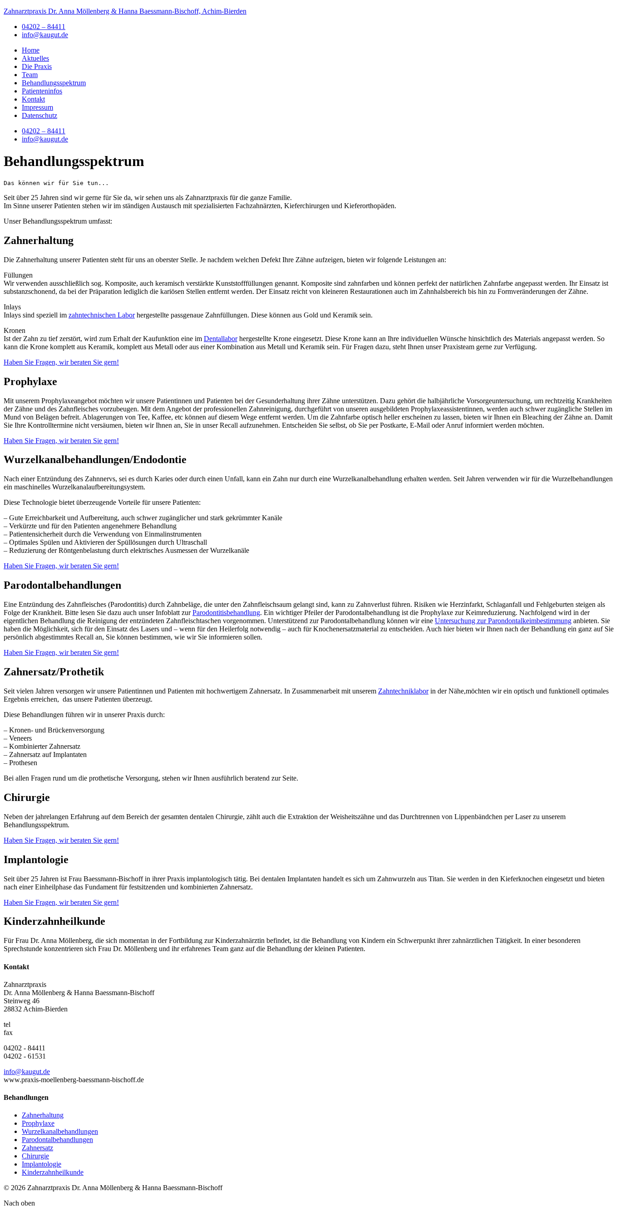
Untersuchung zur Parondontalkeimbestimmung (503, 621)
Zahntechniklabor (403, 691)
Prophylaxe (38, 1123)
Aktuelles (35, 58)
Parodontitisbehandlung (226, 612)
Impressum (37, 107)
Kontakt (33, 99)
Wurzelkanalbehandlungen (60, 1131)
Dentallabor (220, 338)
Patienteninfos (42, 91)
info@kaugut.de (45, 35)
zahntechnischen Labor (102, 315)
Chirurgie (35, 1156)
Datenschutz (39, 115)
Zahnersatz (37, 1148)
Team (30, 74)
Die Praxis (37, 66)
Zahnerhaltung (43, 1115)
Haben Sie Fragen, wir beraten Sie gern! (61, 362)
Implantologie (41, 1164)
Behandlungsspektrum (54, 83)
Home (30, 50)
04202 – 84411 (43, 26)
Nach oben (19, 1203)
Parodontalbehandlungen (57, 1139)
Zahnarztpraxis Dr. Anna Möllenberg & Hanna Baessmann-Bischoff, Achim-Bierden (125, 11)
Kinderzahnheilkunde (53, 1172)
